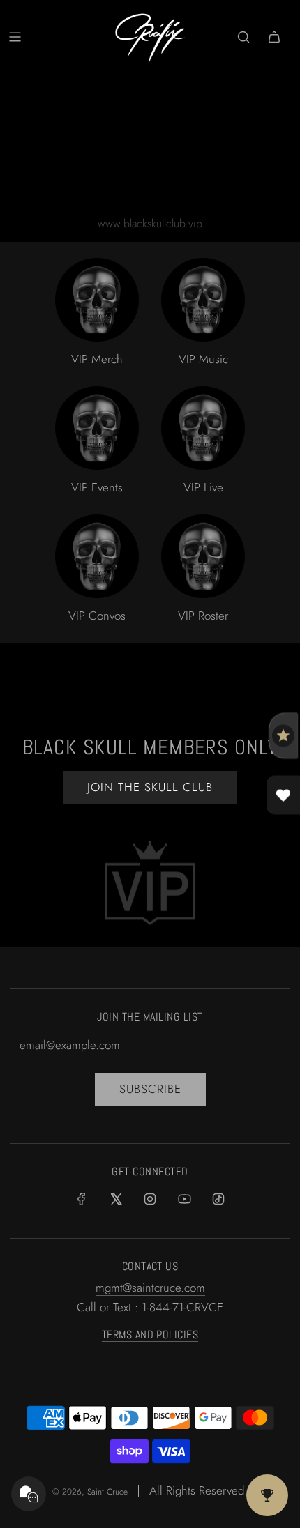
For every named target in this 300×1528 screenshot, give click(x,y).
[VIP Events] (97, 428)
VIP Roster (203, 615)
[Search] (243, 37)
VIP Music (203, 359)
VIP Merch (97, 359)
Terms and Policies (150, 1334)
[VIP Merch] (97, 300)
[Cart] (274, 37)
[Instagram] (150, 1199)
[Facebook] (81, 1199)
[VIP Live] (203, 428)
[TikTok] (218, 1199)
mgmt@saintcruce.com (150, 1287)
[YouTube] (184, 1199)
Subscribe (150, 1088)
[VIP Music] (203, 300)
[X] (115, 1199)
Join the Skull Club (150, 787)
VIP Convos (97, 615)
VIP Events (97, 487)
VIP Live (203, 487)
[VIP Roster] (203, 556)
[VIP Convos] (97, 556)
